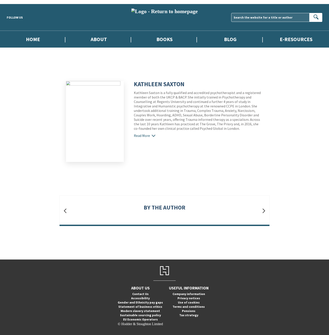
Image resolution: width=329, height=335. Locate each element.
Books (164, 39)
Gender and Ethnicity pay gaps (140, 302)
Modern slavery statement (140, 311)
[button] (65, 211)
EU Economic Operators (140, 319)
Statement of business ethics (140, 307)
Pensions (188, 311)
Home (33, 39)
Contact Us (140, 294)
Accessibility (140, 298)
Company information (189, 294)
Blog (230, 39)
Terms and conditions (189, 307)
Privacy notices (188, 298)
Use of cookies (189, 302)
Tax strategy (188, 315)
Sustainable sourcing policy (140, 315)
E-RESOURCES (296, 39)
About (99, 39)
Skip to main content (14, 2)
